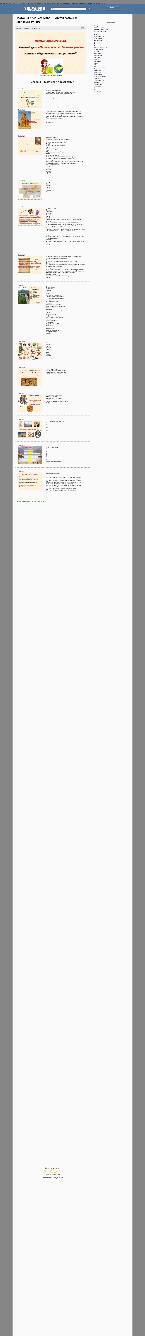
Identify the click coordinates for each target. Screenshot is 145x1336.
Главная (18, 28)
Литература (97, 53)
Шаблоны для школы (100, 32)
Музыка (96, 59)
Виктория (26, 501)
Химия (96, 88)
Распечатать (39, 501)
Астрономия (98, 38)
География (97, 44)
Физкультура (98, 84)
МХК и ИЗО (97, 61)
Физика (96, 82)
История (26, 28)
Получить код (35, 28)
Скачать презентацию (48, 75)
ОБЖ (95, 65)
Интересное (98, 26)
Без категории (98, 40)
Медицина (97, 57)
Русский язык (98, 74)
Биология (97, 42)
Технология (97, 78)
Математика (98, 55)
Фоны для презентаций (101, 29)
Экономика (97, 92)
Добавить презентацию (112, 8)
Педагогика (97, 71)
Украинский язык (99, 80)
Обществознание (99, 67)
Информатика (98, 49)
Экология (97, 90)
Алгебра (96, 34)
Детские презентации (100, 48)
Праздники (97, 72)
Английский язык (99, 36)
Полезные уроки (99, 28)
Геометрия (97, 46)
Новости (96, 63)
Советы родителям (100, 76)
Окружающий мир (99, 69)
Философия (97, 86)
